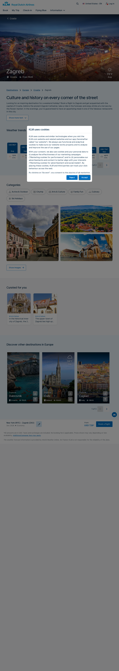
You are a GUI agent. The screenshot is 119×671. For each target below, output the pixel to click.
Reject (72, 177)
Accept (84, 177)
